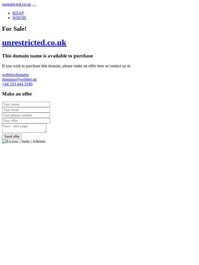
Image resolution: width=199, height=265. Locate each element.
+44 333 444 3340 (17, 84)
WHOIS (19, 18)
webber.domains (15, 74)
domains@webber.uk (19, 79)
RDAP (18, 13)
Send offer (12, 136)
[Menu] (34, 5)
